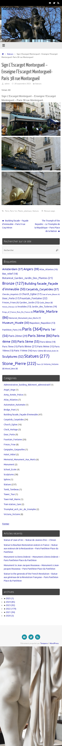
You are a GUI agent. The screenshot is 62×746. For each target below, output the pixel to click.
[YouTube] (50, 3)
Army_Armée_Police (13, 395)
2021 (10, 612)
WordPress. (54, 643)
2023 (10, 605)
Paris (7, 211)
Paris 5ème (28, 342)
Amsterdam (12, 269)
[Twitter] (54, 3)
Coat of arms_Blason (51, 294)
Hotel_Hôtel (10, 454)
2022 (11, 609)
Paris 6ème (48, 341)
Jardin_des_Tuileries (44, 306)
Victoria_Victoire (12, 514)
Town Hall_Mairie (12, 499)
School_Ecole (52, 351)
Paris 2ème (17, 336)
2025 (10, 598)
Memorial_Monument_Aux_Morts (25, 318)
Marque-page (49, 211)
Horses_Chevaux (9, 307)
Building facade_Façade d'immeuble (21, 414)
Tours (40, 364)
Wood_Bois (11, 368)
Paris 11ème (23, 350)
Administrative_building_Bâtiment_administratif (27, 385)
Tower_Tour (9, 494)
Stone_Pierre (19, 363)
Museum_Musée (15, 323)
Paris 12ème (39, 350)
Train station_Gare (12, 504)
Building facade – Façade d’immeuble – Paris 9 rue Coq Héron (15, 224)
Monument (9, 464)
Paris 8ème (27, 346)
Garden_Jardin (29, 302)
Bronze (13, 283)
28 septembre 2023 (22, 83)
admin (7, 83)
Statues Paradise (13, 8)
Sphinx (7, 479)
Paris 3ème (40, 336)
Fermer (5, 524)
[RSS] (58, 3)
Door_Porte (11, 298)
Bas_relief (10, 273)
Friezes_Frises (10, 302)
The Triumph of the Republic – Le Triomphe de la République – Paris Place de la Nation (47, 225)
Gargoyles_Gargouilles (14, 449)
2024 (10, 602)
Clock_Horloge (11, 429)
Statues (10, 54)
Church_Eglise (32, 294)
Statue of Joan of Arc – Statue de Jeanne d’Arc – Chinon (30, 540)
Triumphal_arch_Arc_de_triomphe (20, 509)
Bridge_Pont (10, 409)
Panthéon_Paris (12, 329)
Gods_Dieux (46, 302)
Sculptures (13, 357)
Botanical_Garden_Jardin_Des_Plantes (27, 278)
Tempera (44, 643)
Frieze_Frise (9, 444)
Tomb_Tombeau (11, 489)
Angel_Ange (9, 390)
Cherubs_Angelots (11, 294)
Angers (31, 269)
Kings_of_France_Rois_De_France (17, 312)
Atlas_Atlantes (48, 269)
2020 (10, 615)
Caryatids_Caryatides (42, 289)
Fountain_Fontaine (33, 298)
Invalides (24, 306)
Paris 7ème (10, 346)
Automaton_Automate (14, 404)
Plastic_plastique (25, 211)
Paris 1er (13, 211)
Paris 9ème (45, 346)
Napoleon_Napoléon (42, 322)
